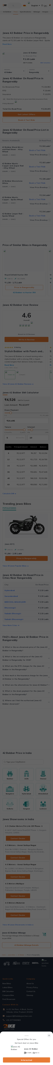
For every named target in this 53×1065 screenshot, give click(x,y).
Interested (26, 1060)
